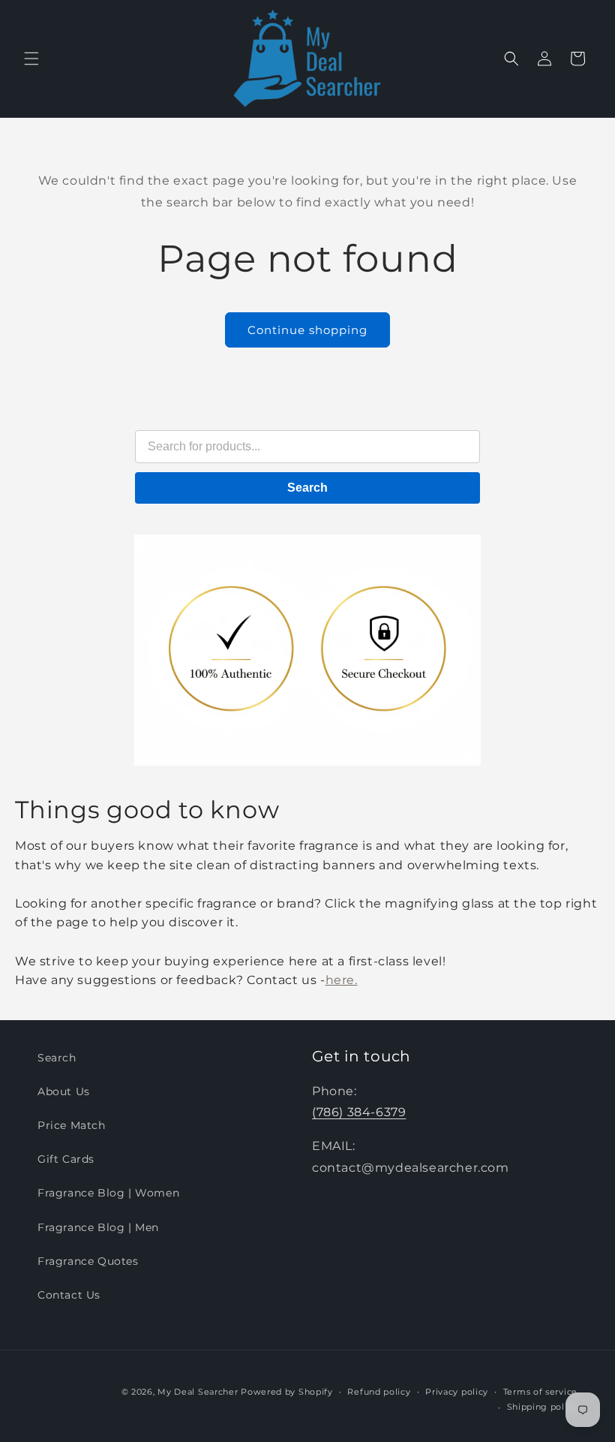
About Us (64, 1091)
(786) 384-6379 (359, 1112)
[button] (31, 58)
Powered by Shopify (287, 1391)
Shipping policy (542, 1406)
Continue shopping (308, 330)
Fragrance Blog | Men (98, 1227)
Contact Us (69, 1295)
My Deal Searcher (198, 1391)
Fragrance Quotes (88, 1261)
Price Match (72, 1125)
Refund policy (378, 1391)
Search (307, 487)
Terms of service (540, 1391)
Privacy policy (456, 1391)
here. (342, 980)
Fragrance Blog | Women (108, 1193)
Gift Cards (66, 1159)
